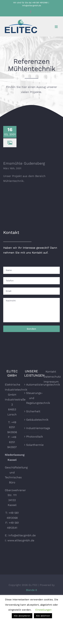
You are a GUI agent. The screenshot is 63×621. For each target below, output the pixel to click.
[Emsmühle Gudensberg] (35, 142)
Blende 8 (31, 590)
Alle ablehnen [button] (43, 615)
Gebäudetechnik (31, 419)
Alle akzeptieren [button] (22, 615)
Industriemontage (31, 428)
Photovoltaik (31, 436)
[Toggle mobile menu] (56, 26)
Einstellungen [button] (43, 609)
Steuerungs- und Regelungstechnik (31, 398)
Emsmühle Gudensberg (35, 137)
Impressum (51, 381)
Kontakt (51, 371)
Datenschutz (52, 376)
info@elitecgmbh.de (31, 5)
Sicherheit (31, 411)
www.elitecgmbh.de (20, 540)
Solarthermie (31, 444)
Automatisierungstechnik (31, 384)
